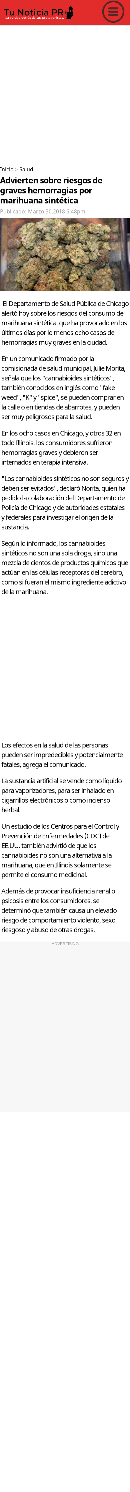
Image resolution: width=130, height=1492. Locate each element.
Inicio (7, 170)
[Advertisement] (65, 93)
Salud (26, 170)
